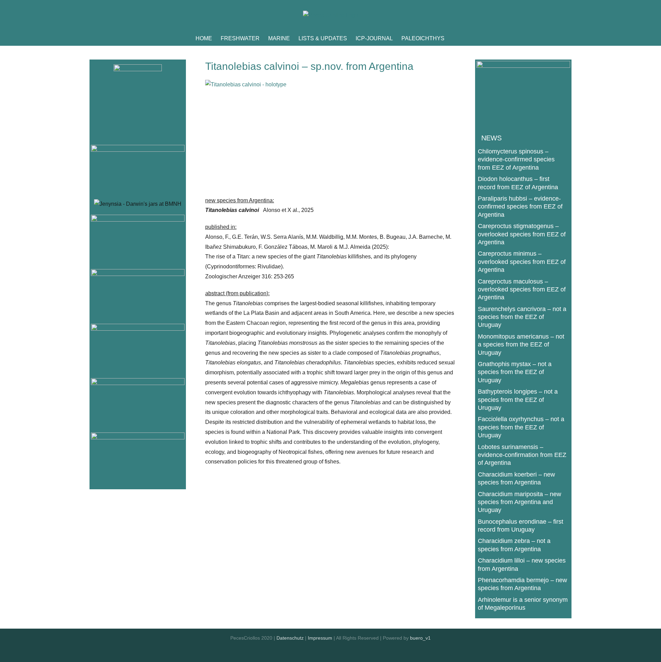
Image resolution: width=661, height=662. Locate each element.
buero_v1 (420, 638)
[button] (455, 38)
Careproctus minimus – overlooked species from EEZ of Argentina (522, 261)
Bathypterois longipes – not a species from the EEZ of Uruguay (518, 399)
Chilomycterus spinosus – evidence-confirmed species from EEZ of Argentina (516, 159)
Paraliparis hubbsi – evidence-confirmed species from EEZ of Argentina (520, 206)
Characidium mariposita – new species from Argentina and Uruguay (519, 502)
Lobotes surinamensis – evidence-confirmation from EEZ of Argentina (522, 455)
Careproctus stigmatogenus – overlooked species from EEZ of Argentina (522, 234)
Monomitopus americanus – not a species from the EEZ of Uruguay (521, 344)
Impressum (320, 638)
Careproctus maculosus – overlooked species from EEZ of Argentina (522, 289)
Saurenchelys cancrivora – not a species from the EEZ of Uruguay (522, 317)
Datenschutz (290, 638)
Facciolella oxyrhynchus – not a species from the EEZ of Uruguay (521, 427)
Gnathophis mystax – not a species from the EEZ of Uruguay (515, 372)
